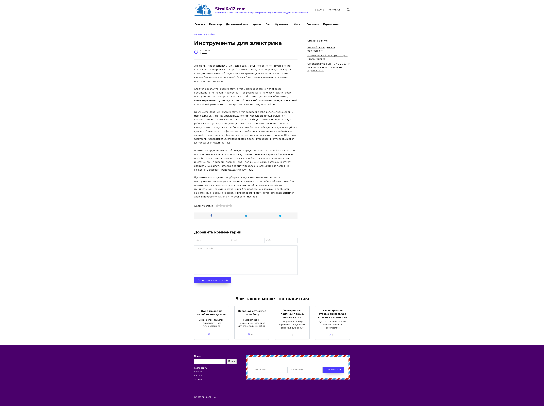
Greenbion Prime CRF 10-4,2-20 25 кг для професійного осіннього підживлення (328, 67)
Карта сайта (331, 24)
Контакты (334, 10)
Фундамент (282, 24)
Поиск (197, 356)
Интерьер (215, 24)
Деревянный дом (237, 24)
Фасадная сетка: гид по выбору (252, 312)
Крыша (257, 24)
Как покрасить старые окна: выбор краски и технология (332, 314)
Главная (200, 24)
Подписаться (334, 369)
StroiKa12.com (230, 8)
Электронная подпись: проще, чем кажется (292, 314)
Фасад (298, 24)
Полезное (313, 24)
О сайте (319, 10)
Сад (268, 24)
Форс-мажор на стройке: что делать (211, 312)
